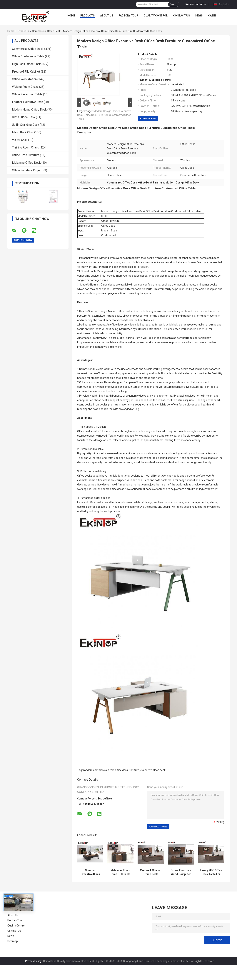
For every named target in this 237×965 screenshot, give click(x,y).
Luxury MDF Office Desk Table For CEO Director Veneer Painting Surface (211, 872)
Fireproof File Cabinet (26, 71)
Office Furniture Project (27, 170)
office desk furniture (127, 770)
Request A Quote (196, 4)
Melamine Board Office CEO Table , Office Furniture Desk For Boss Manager (120, 872)
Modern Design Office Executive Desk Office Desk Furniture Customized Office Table (104, 115)
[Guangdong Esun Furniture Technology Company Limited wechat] (36, 230)
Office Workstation (24, 79)
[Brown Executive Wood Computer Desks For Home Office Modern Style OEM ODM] (181, 854)
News (199, 15)
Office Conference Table (28, 56)
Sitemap (12, 941)
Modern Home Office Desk (29, 109)
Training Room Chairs (25, 147)
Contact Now (148, 118)
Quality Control (156, 15)
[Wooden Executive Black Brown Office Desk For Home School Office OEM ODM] (90, 854)
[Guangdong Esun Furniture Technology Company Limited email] (16, 230)
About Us (106, 15)
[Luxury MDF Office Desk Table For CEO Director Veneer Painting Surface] (211, 854)
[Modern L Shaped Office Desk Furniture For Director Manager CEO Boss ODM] (151, 854)
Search (173, 4)
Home (71, 15)
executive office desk (153, 770)
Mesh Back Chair (23, 132)
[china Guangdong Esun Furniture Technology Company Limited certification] (22, 196)
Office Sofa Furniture (25, 155)
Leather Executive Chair (27, 102)
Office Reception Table (27, 94)
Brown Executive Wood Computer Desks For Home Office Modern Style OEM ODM (181, 872)
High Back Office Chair (26, 64)
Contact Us (181, 15)
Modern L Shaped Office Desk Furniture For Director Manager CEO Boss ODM (151, 872)
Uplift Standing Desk (25, 124)
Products (87, 15)
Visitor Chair (19, 140)
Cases (212, 15)
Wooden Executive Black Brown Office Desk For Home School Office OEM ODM (90, 872)
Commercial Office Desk (46, 31)
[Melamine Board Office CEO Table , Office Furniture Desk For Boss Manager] (120, 854)
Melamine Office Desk (26, 162)
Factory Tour (128, 15)
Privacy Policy (33, 961)
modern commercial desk (98, 770)
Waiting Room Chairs (25, 87)
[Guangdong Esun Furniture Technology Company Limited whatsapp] (26, 230)
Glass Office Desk (23, 117)
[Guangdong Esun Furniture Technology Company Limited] (35, 16)
